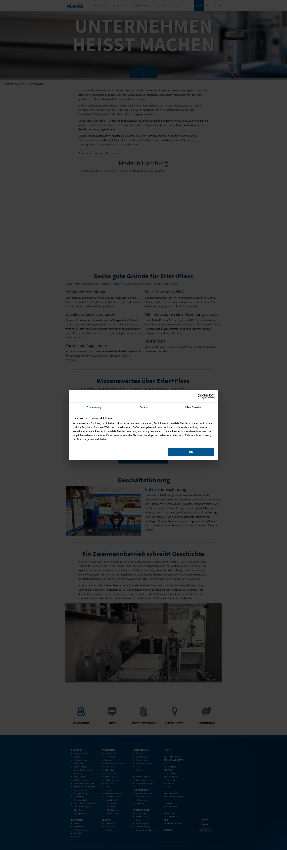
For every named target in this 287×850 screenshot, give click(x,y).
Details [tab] (144, 407)
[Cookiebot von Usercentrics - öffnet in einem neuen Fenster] (200, 396)
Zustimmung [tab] (93, 407)
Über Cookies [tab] (193, 407)
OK (191, 452)
